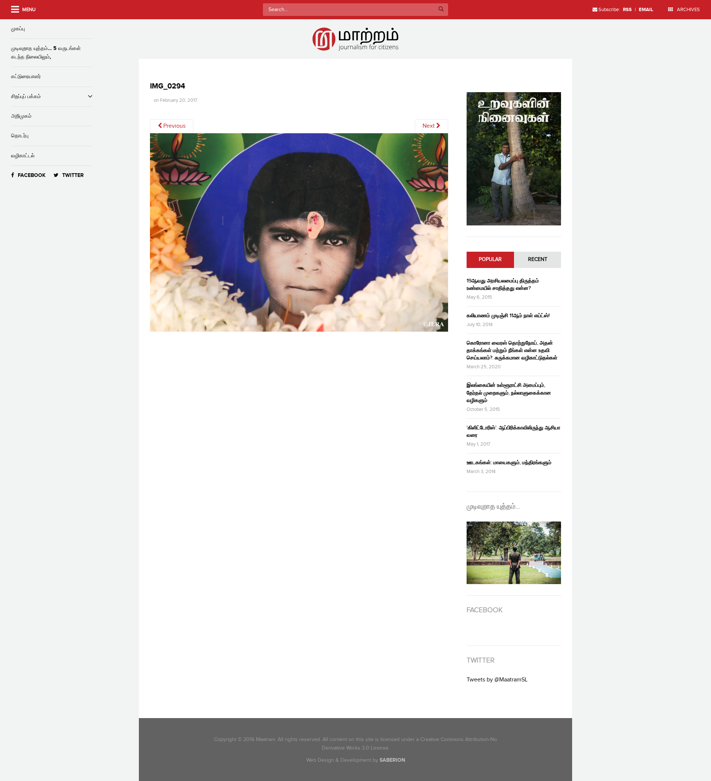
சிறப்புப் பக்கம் (26, 96)
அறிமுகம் (21, 116)
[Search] (441, 10)
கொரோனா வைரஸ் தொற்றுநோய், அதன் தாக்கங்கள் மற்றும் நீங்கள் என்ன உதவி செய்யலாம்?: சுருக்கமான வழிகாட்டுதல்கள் (512, 350)
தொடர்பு (20, 136)
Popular (490, 259)
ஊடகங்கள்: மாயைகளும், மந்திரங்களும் (509, 462)
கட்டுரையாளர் (26, 76)
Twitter (73, 175)
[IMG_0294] (299, 235)
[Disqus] (302, 441)
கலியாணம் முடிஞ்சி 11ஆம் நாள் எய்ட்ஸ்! (508, 315)
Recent (537, 259)
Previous (174, 126)
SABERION (392, 760)
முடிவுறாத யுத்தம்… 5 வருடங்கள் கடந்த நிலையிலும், (46, 52)
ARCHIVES (688, 10)
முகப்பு (18, 29)
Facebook (32, 175)
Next (429, 126)
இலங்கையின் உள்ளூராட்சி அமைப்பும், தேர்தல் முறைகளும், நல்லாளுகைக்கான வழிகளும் (509, 392)
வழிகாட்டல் (22, 155)
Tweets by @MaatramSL (497, 679)
